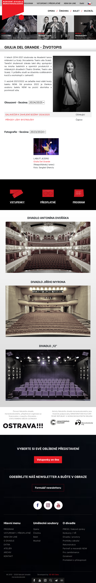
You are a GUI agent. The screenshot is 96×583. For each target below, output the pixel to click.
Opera (36, 529)
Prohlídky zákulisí (71, 540)
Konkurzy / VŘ (69, 533)
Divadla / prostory (71, 537)
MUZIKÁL (88, 11)
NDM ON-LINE (10, 537)
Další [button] (82, 3)
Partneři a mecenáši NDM (75, 548)
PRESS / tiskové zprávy (74, 529)
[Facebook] (34, 580)
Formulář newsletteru (48, 487)
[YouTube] (39, 580)
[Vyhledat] (50, 580)
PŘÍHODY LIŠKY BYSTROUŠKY (19, 119)
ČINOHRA (64, 11)
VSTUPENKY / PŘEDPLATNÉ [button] (48, 3)
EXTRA (7, 544)
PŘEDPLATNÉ (48, 202)
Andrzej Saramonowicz (9, 38)
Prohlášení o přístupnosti (74, 560)
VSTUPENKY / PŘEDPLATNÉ (17, 533)
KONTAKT (8, 556)
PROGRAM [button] (28, 3)
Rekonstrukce (69, 544)
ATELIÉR (8, 548)
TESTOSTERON (7, 36)
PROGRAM (79, 202)
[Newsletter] (56, 580)
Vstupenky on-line (48, 459)
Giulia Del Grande (42, 161)
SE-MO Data (54, 575)
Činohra (37, 533)
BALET (76, 11)
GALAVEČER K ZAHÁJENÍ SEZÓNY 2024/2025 (27, 114)
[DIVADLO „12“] (48, 375)
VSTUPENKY (17, 202)
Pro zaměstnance (71, 552)
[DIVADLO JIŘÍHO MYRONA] (48, 311)
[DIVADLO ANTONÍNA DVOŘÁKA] (48, 247)
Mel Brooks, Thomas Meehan (48, 38)
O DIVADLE (9, 540)
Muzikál (36, 540)
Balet (35, 537)
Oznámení (67, 556)
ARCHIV (7, 552)
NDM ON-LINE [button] (70, 3)
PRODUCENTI (44, 36)
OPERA (51, 11)
